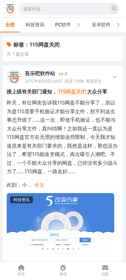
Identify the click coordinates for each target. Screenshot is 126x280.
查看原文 (94, 81)
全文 (39, 185)
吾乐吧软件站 (40, 73)
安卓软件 (101, 24)
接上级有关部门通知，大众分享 (57, 91)
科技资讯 (35, 24)
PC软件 (63, 24)
